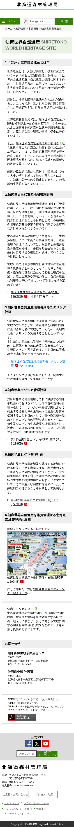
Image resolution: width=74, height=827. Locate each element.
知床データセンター (20, 608)
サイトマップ (11, 803)
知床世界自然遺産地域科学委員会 (37, 143)
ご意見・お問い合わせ (15, 794)
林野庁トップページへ (47, 754)
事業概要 (33, 28)
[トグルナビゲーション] (3, 21)
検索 (64, 21)
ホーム (9, 28)
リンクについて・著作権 (18, 808)
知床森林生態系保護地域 (43, 127)
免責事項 (41, 808)
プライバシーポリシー (36, 803)
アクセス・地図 (44, 794)
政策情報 (20, 28)
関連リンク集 (26, 753)
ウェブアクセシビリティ (18, 814)
